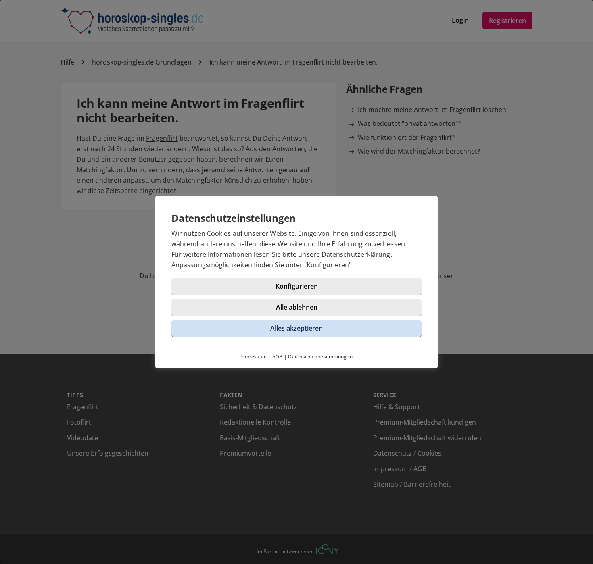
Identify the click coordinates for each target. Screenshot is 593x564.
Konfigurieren (328, 264)
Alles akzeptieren (296, 328)
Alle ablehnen (296, 307)
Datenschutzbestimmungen (320, 356)
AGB (277, 356)
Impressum (253, 356)
